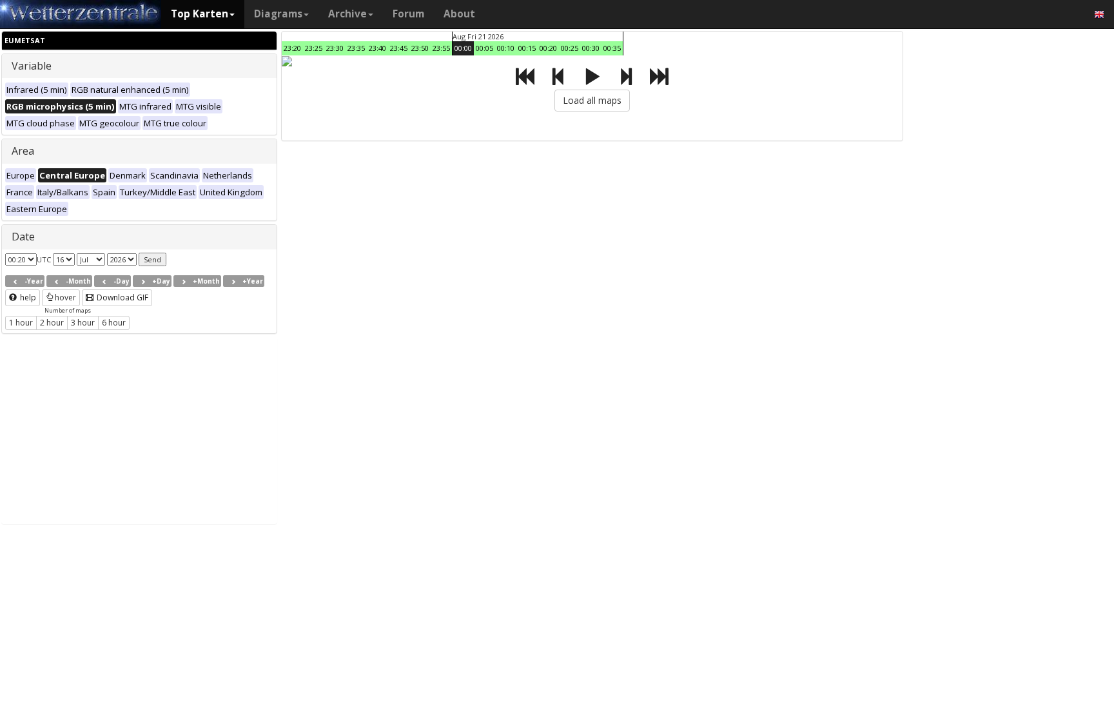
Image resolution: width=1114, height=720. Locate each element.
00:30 (591, 48)
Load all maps (592, 100)
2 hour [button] (52, 322)
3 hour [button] (83, 322)
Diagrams (278, 14)
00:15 (527, 48)
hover (65, 297)
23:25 (313, 48)
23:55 (441, 48)
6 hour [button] (114, 322)
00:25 (569, 48)
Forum (408, 14)
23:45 (398, 48)
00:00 (463, 48)
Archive (347, 14)
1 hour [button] (21, 322)
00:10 (505, 48)
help (27, 297)
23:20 (292, 48)
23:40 (377, 48)
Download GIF (121, 297)
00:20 (548, 48)
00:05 (484, 48)
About (459, 14)
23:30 (335, 48)
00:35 (612, 48)
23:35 (356, 48)
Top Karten (199, 14)
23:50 (420, 48)
